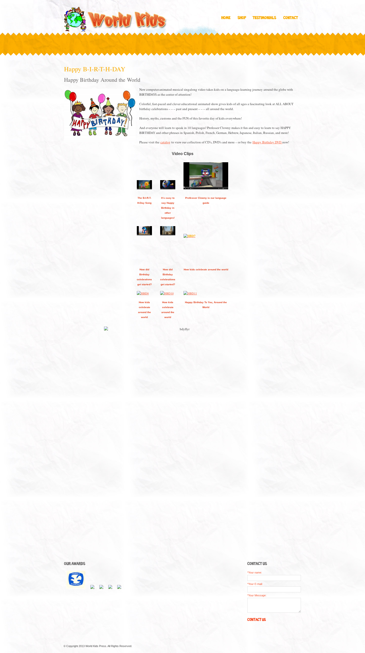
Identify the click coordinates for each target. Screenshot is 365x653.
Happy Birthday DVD (267, 142)
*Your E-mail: (255, 583)
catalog (165, 142)
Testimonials (264, 18)
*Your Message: (256, 595)
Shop (242, 18)
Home (225, 18)
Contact (290, 18)
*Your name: (254, 572)
